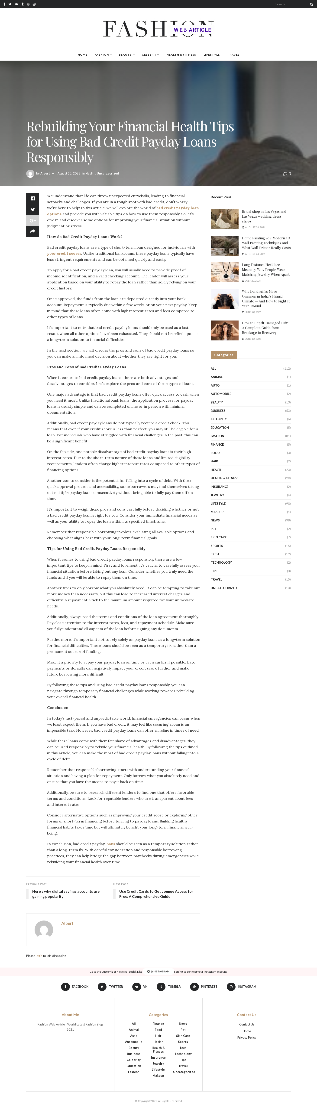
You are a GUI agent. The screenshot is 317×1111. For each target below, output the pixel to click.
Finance (217, 444)
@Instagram (160, 971)
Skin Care (218, 537)
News (215, 520)
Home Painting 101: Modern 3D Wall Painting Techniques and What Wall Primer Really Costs (266, 243)
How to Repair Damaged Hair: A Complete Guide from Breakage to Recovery (265, 328)
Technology (221, 562)
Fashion (102, 54)
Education (220, 427)
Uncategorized (108, 173)
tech (215, 554)
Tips (214, 571)
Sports (217, 546)
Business (218, 411)
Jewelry (217, 495)
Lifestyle (212, 54)
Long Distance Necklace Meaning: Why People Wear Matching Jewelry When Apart (266, 269)
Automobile (221, 394)
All (213, 368)
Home (82, 54)
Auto (215, 385)
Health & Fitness (181, 54)
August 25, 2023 (69, 173)
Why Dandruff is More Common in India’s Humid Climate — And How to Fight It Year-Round (266, 298)
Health (90, 173)
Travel (233, 54)
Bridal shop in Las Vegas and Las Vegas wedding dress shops (264, 216)
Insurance (219, 487)
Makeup (217, 512)
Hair (214, 461)
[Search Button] (311, 4)
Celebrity (150, 54)
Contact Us (246, 1024)
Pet (213, 529)
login (39, 956)
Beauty (125, 54)
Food (215, 453)
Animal (217, 377)
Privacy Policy (246, 1037)
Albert (45, 173)
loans (110, 843)
